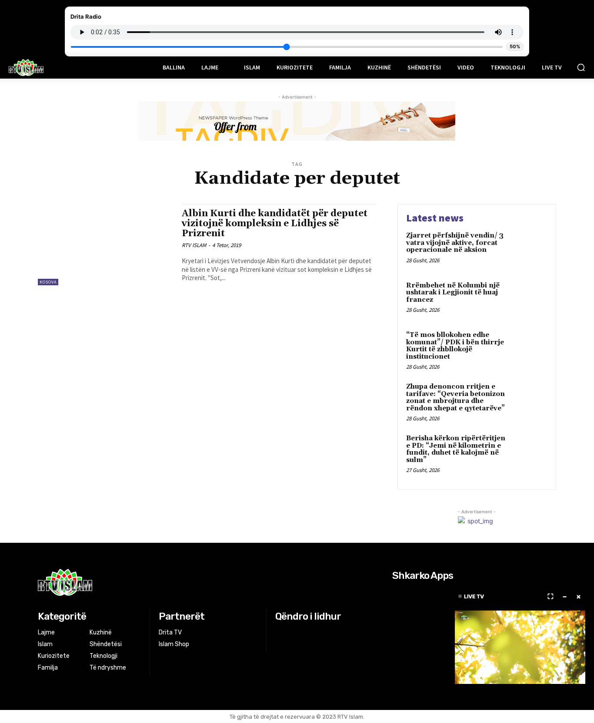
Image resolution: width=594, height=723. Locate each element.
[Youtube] (313, 632)
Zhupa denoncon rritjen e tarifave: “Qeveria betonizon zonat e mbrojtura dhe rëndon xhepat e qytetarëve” (455, 398)
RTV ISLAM (194, 245)
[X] (302, 632)
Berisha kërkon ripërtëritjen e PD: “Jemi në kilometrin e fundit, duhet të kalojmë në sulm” (455, 449)
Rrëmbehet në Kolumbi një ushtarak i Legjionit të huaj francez (453, 292)
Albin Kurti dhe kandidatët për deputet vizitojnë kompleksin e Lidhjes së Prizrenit (274, 223)
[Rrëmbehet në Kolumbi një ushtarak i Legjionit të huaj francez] (529, 299)
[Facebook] (280, 632)
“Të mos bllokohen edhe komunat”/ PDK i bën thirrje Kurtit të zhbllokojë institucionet (455, 346)
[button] (581, 67)
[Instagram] (292, 632)
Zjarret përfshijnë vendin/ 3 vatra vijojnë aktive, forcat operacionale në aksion (455, 242)
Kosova (48, 282)
